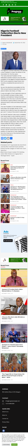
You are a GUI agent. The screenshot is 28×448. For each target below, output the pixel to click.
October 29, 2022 (15, 191)
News (11, 164)
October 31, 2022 (15, 171)
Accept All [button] (14, 444)
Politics (12, 185)
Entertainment (13, 195)
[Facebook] (3, 430)
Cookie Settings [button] (6, 444)
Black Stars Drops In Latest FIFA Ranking (12, 152)
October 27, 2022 (15, 220)
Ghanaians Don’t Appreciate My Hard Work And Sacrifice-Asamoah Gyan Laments (13, 146)
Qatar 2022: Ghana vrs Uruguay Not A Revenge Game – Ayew (12, 155)
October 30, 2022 (15, 180)
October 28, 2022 (15, 201)
